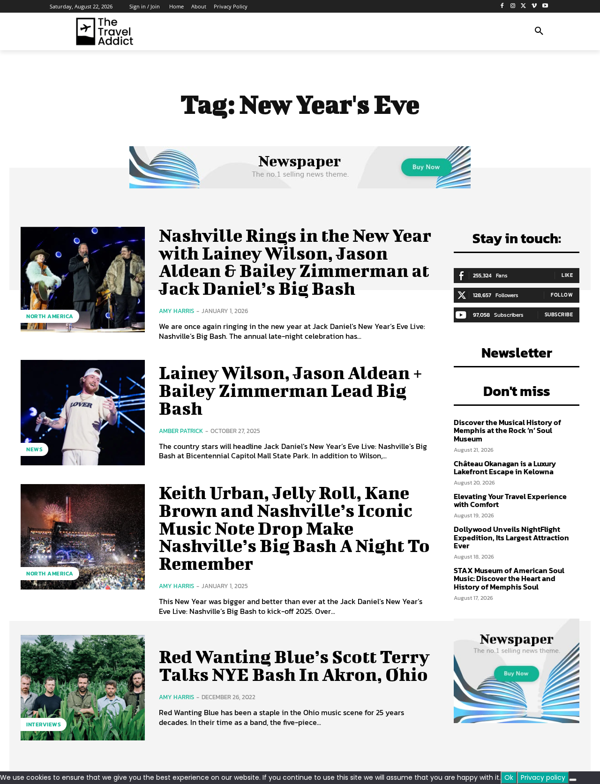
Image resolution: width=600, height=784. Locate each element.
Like (567, 275)
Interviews (43, 724)
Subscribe (559, 314)
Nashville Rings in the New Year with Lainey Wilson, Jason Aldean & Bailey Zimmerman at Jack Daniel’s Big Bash (295, 262)
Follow (562, 295)
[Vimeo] (534, 6)
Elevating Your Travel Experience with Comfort (510, 500)
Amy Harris (176, 310)
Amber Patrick (181, 430)
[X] (523, 6)
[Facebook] (502, 6)
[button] (539, 31)
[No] (573, 779)
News (34, 449)
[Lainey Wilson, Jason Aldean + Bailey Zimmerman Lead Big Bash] (83, 412)
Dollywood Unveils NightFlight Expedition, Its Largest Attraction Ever (511, 537)
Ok (508, 777)
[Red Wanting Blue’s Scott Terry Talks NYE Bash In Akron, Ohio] (83, 687)
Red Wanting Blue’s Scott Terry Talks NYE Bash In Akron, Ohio (294, 665)
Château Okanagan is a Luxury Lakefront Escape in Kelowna (505, 468)
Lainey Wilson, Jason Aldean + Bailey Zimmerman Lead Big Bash (290, 390)
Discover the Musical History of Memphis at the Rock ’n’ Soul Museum (507, 430)
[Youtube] (545, 6)
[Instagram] (513, 6)
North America (50, 316)
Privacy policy (543, 777)
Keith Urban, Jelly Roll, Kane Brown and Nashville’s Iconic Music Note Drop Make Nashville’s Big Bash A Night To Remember (294, 528)
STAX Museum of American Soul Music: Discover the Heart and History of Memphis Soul (509, 578)
